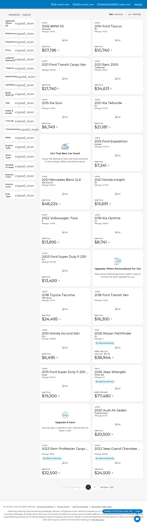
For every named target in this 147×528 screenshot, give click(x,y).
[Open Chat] (137, 519)
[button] (20, 23)
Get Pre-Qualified (80, 507)
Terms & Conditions (45, 507)
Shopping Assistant (114, 4)
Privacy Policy (63, 507)
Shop (60, 4)
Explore (83, 4)
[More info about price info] (58, 50)
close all (26, 14)
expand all (14, 14)
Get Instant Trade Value (101, 507)
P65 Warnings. (98, 520)
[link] (65, 37)
